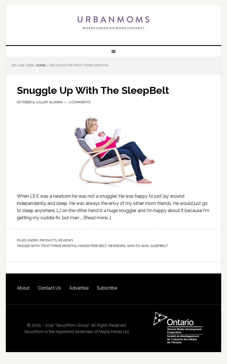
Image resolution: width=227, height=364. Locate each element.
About (23, 288)
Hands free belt (92, 246)
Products (48, 240)
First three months (58, 246)
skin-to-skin (138, 246)
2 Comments (79, 102)
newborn (116, 246)
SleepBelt (159, 246)
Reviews (65, 240)
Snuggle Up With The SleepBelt (93, 90)
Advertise (79, 288)
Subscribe (107, 288)
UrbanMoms (113, 22)
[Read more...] (97, 217)
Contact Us (49, 288)
